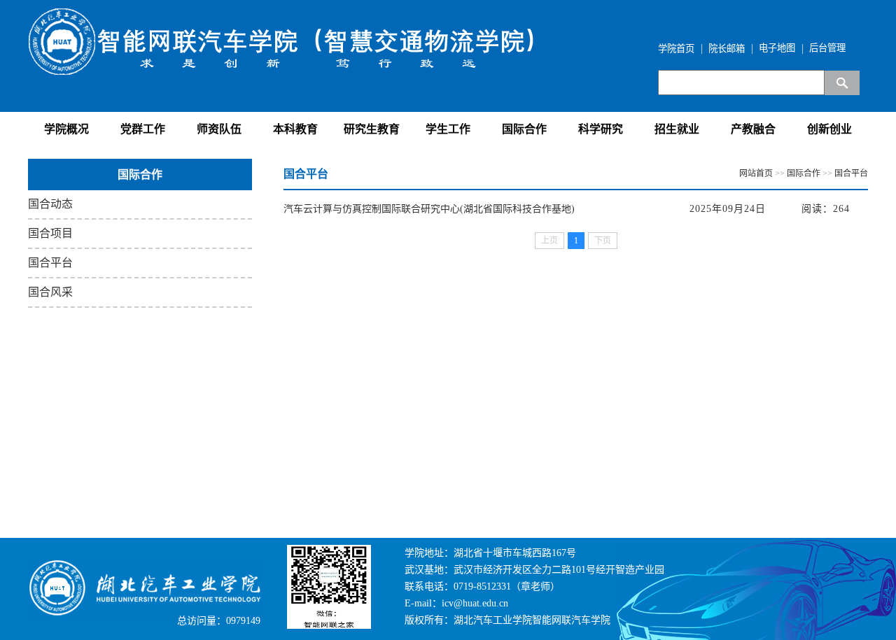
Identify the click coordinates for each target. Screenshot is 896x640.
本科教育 (295, 129)
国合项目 (50, 233)
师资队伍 (219, 129)
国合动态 (50, 204)
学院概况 (66, 129)
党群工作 (142, 129)
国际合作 (524, 129)
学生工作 (448, 129)
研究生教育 (372, 129)
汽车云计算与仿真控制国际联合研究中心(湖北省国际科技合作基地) (429, 209)
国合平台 (50, 263)
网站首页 (756, 173)
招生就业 (676, 129)
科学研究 (600, 129)
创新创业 (829, 129)
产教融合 (753, 129)
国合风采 (50, 292)
